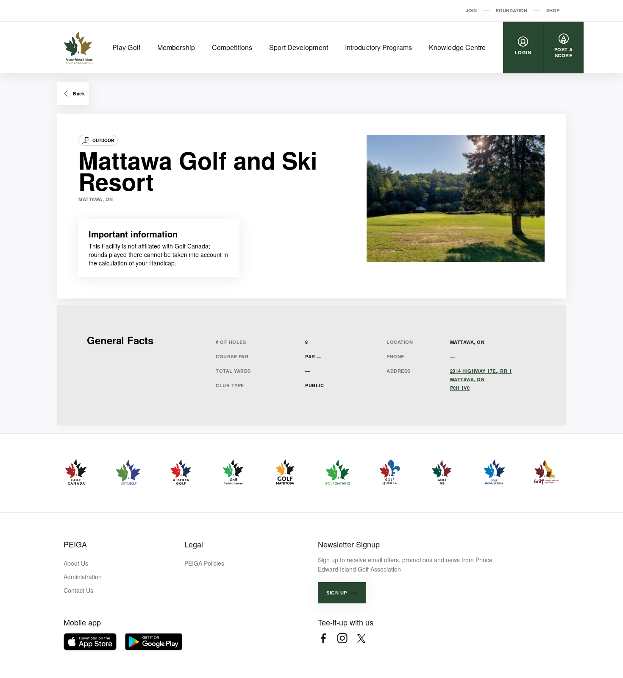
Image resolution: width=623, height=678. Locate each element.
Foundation (511, 10)
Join (471, 10)
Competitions (232, 47)
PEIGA (75, 544)
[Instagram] (342, 638)
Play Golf (126, 47)
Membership (176, 47)
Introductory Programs (378, 47)
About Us (76, 563)
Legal (193, 544)
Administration (83, 576)
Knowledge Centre (457, 47)
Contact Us (78, 590)
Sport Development (298, 47)
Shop (552, 10)
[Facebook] (323, 638)
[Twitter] (361, 638)
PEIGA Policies (204, 563)
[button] (342, 592)
